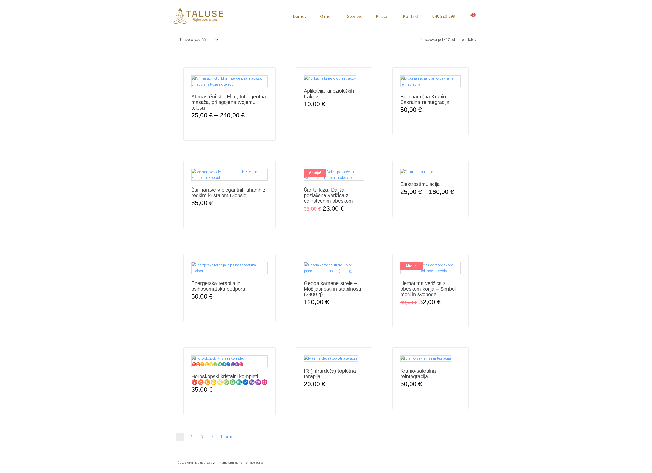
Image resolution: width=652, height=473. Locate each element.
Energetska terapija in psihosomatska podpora (218, 286)
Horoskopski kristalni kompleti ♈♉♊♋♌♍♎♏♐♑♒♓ (229, 379)
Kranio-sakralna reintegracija (418, 373)
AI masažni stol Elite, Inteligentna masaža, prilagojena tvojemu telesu (228, 102)
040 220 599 (443, 16)
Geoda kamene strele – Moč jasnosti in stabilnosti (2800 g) (332, 288)
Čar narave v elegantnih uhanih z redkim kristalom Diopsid (228, 192)
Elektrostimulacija (420, 184)
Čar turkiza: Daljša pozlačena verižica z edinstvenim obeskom (328, 195)
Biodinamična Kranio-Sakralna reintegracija (424, 99)
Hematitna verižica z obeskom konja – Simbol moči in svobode (428, 288)
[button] (334, 116)
